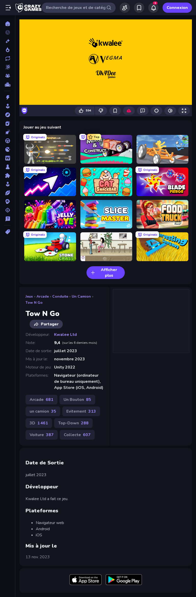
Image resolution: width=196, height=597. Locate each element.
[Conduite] (7, 140)
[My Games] (139, 8)
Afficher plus (109, 272)
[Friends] (125, 8)
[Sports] (7, 192)
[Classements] (7, 84)
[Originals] (7, 67)
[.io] (7, 149)
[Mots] (7, 158)
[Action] (7, 97)
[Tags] (7, 231)
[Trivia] (7, 218)
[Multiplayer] (7, 75)
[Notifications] (153, 8)
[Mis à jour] (7, 58)
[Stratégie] (7, 201)
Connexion (177, 7)
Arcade (42, 296)
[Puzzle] (7, 175)
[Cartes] (7, 123)
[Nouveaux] (7, 41)
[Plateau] (7, 166)
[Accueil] (7, 23)
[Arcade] (7, 106)
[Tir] (7, 210)
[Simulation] (7, 184)
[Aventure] (7, 114)
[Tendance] (7, 49)
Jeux (29, 296)
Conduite (60, 296)
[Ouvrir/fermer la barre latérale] (8, 8)
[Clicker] (7, 132)
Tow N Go (34, 302)
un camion (81, 296)
